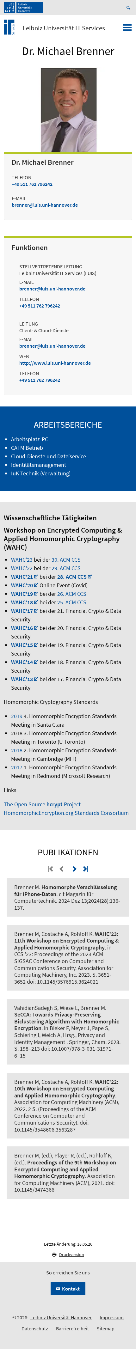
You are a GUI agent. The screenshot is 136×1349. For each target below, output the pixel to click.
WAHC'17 (22, 610)
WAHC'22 (22, 568)
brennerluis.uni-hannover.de (45, 205)
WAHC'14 (22, 662)
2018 (16, 750)
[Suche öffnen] (129, 7)
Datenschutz (35, 1328)
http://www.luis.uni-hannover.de (55, 363)
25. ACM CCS (71, 602)
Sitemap (105, 1328)
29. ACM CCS (66, 568)
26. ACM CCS (71, 593)
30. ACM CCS (66, 559)
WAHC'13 (22, 679)
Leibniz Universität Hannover (61, 1317)
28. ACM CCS (72, 576)
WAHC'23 (22, 559)
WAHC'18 (22, 602)
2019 (16, 716)
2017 (16, 767)
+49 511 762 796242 (32, 184)
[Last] (84, 868)
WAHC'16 (22, 628)
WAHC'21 (22, 576)
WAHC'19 (22, 593)
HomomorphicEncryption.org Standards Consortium (66, 812)
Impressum (112, 1317)
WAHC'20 (22, 585)
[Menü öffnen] (127, 29)
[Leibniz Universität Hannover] (23, 7)
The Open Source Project (42, 804)
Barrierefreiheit (72, 1328)
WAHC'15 (22, 645)
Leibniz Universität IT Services (64, 28)
